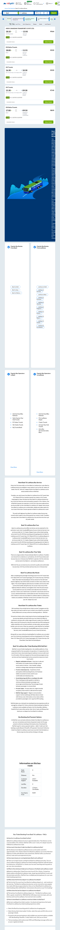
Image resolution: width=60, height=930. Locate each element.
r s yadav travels (18, 422)
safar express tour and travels (18, 419)
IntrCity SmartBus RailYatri (18, 414)
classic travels (43, 422)
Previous (2, 19)
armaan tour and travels (44, 425)
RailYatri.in (20, 864)
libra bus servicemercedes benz (44, 430)
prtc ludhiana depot (43, 419)
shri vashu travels (18, 425)
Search (54, 13)
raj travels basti (17, 427)
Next (54, 19)
